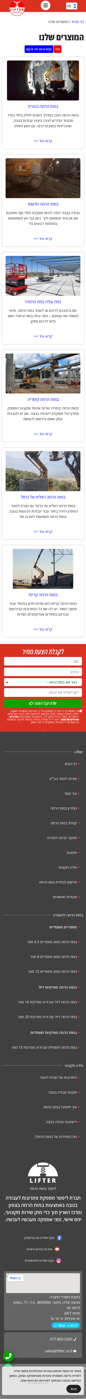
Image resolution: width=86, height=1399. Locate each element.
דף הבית (78, 21)
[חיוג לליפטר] (8, 1356)
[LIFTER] (43, 1173)
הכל (57, 49)
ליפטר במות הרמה (43, 1188)
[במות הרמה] (17, 8)
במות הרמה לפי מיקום (39, 49)
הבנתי (74, 1389)
